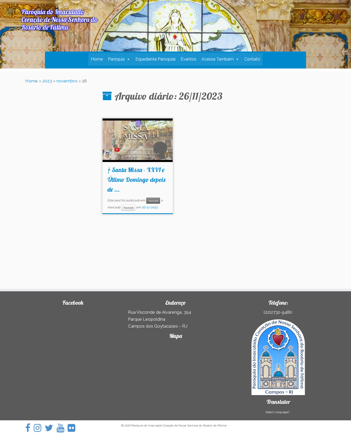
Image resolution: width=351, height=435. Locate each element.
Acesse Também (217, 59)
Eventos (188, 59)
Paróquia (116, 59)
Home (97, 59)
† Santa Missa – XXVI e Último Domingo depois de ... (136, 179)
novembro (67, 80)
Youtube (153, 200)
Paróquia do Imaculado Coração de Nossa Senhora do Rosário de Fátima (179, 425)
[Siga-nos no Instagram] (39, 427)
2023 (47, 80)
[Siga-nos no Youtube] (62, 427)
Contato (252, 59)
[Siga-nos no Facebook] (29, 427)
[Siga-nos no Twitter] (51, 427)
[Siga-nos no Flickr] (73, 427)
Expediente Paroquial (155, 59)
